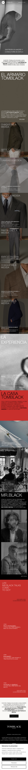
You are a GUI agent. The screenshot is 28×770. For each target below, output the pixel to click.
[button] (3, 2)
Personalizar (14, 762)
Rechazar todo (14, 766)
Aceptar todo (14, 759)
